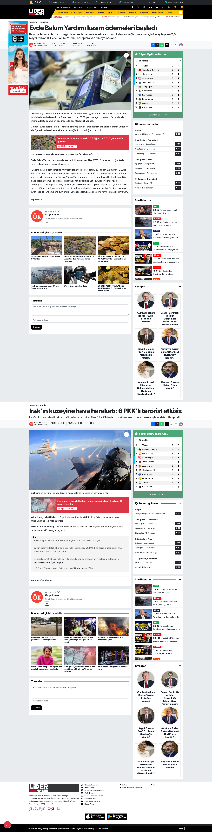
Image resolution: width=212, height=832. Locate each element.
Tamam (180, 828)
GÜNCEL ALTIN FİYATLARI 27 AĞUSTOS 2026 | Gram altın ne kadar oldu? (112, 259)
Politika (132, 12)
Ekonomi (90, 12)
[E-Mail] (47, 223)
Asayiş (156, 279)
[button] (180, 12)
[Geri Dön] (7, 824)
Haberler (33, 22)
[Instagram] (40, 809)
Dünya (101, 12)
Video (79, 8)
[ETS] (18, 58)
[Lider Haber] (36, 12)
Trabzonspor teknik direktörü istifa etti (165, 211)
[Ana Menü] (181, 7)
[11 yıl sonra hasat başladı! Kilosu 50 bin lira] (46, 246)
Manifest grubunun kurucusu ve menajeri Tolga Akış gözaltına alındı (78, 639)
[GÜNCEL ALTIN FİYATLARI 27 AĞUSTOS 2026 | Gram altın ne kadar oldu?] (113, 246)
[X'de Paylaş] (157, 45)
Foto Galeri (65, 8)
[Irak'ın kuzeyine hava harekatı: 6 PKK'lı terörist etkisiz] (80, 460)
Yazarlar (93, 8)
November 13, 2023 (83, 568)
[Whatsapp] (58, 809)
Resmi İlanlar (158, 12)
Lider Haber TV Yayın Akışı (132, 788)
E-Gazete (172, 12)
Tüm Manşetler (91, 798)
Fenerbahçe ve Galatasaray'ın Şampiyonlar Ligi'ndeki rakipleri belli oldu (166, 248)
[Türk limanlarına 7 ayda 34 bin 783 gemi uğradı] (46, 275)
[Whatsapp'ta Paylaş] (162, 45)
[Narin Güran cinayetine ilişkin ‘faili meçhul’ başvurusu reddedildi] (46, 656)
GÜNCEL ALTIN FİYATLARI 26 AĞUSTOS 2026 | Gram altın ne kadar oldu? (112, 288)
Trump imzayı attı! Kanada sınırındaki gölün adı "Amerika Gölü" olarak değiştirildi (165, 236)
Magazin (144, 12)
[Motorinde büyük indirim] (80, 275)
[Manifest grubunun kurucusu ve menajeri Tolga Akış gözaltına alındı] (80, 626)
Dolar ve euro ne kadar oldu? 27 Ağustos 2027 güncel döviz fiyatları (79, 259)
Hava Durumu (90, 788)
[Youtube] (49, 809)
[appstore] (95, 816)
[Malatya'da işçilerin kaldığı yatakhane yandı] (113, 626)
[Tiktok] (53, 809)
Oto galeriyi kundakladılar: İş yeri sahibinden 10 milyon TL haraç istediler (79, 669)
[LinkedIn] (44, 809)
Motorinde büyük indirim (75, 286)
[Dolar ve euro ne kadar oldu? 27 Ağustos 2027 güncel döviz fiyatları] (80, 246)
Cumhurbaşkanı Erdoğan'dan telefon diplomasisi (163, 273)
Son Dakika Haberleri (93, 801)
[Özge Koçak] (37, 216)
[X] (35, 809)
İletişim (104, 8)
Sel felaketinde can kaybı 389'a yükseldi (165, 224)
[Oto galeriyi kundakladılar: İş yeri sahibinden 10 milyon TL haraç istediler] (80, 656)
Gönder (36, 327)
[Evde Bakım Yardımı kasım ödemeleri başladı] (80, 80)
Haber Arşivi (89, 804)
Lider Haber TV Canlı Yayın (70, 12)
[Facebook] (31, 809)
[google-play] (117, 816)
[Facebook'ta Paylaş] (153, 45)
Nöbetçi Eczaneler (92, 785)
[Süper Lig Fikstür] (180, 124)
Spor (110, 12)
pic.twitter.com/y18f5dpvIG (49, 562)
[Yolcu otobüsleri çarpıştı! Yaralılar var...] (113, 656)
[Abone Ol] (181, 44)
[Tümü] (180, 200)
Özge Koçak (52, 214)
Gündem (121, 12)
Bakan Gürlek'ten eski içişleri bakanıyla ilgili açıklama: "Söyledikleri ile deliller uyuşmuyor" (167, 261)
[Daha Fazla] (167, 45)
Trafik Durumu (90, 793)
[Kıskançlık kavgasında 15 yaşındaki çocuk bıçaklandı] (46, 626)
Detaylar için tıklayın (158, 115)
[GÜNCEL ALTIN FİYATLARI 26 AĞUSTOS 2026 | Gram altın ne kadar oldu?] (113, 275)
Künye (155, 785)
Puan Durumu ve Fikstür (94, 796)
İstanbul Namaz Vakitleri (94, 790)
